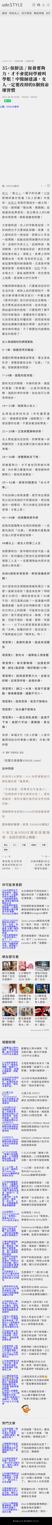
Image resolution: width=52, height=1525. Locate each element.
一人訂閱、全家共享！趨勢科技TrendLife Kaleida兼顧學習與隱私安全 (35, 1173)
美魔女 (34, 845)
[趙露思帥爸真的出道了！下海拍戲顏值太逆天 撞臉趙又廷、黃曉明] (11, 1448)
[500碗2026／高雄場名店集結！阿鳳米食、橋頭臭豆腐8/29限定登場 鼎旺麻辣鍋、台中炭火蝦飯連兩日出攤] (11, 1112)
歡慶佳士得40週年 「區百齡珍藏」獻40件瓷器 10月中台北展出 (34, 1051)
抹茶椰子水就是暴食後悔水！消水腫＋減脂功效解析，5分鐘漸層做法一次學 (26, 998)
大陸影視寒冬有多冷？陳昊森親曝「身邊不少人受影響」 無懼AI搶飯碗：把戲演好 (35, 1068)
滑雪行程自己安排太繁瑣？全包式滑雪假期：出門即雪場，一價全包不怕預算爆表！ (41, 976)
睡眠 (6, 849)
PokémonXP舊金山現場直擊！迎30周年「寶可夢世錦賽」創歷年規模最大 (35, 1230)
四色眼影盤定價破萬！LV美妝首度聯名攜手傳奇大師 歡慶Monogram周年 (35, 909)
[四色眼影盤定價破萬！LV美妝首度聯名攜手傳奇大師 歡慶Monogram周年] (11, 910)
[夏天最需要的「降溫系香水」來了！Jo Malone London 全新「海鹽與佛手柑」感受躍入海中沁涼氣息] (11, 940)
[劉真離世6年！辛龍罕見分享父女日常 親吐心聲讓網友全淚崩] (11, 1493)
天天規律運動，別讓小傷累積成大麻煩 (8, 1021)
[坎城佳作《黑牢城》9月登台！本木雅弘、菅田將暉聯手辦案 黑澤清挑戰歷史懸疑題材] (11, 1306)
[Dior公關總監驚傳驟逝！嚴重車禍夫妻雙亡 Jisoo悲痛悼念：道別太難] (11, 1508)
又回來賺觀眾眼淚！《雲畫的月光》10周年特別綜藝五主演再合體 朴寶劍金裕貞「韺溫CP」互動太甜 (35, 1190)
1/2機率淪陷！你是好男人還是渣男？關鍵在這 (41, 998)
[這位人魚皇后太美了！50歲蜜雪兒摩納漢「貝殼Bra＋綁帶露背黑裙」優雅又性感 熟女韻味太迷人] (11, 1321)
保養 (44, 845)
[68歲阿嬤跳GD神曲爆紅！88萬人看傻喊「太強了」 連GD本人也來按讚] (11, 1478)
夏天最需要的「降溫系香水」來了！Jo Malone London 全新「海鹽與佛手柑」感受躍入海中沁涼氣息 (35, 943)
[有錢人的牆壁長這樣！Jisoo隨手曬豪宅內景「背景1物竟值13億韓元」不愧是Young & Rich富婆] (11, 1395)
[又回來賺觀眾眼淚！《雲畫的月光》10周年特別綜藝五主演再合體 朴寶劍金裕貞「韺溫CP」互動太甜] (11, 1186)
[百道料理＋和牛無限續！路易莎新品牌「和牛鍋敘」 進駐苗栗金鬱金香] (11, 1336)
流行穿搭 (27, 13)
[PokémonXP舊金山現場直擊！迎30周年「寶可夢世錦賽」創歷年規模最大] (11, 1231)
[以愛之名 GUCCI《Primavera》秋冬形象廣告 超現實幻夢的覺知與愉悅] (11, 1097)
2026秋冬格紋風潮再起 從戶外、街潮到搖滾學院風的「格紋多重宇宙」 (35, 1081)
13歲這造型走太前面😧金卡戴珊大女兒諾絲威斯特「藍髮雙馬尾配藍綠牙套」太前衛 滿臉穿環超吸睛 (35, 1383)
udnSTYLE (7, 61)
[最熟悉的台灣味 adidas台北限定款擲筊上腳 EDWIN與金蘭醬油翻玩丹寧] (11, 1291)
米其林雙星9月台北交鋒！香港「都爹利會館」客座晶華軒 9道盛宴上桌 (35, 1365)
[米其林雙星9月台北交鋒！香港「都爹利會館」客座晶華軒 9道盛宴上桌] (11, 1365)
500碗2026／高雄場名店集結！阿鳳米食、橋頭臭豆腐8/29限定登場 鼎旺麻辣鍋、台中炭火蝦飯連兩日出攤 (35, 1115)
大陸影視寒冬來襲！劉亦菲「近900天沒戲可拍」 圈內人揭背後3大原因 (35, 1462)
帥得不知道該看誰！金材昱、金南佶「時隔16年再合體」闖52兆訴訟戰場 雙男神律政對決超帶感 (35, 1262)
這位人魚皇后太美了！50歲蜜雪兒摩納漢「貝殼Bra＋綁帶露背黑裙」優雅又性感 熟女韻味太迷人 (35, 1322)
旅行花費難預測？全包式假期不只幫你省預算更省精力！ (8, 976)
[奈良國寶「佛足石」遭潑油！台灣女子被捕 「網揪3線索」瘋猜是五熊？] (11, 1433)
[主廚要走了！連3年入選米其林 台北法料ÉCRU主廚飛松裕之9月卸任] (11, 1276)
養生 (6, 845)
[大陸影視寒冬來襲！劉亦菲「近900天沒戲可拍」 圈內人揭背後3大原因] (11, 1463)
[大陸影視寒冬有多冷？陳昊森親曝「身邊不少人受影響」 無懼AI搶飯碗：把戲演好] (11, 1067)
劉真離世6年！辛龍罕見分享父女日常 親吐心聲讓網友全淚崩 (35, 1492)
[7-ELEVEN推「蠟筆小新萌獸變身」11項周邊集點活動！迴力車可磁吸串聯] (11, 1157)
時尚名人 (14, 13)
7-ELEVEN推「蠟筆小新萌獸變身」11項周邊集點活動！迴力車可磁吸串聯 (35, 1156)
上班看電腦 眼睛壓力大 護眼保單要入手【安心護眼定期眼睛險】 (8, 998)
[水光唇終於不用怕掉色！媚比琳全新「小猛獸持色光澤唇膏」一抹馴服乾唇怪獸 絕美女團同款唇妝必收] (11, 895)
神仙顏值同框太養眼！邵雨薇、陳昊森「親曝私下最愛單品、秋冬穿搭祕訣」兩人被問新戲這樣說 (35, 1247)
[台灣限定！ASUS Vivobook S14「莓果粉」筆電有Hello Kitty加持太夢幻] (11, 1216)
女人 (15, 845)
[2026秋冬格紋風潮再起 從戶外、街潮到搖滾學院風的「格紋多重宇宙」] (11, 1082)
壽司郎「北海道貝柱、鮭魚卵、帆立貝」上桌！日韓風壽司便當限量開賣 (35, 1201)
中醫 (24, 845)
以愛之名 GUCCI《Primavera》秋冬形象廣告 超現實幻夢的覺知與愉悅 (35, 1098)
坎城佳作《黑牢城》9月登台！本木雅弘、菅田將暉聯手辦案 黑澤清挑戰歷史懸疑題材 (35, 1307)
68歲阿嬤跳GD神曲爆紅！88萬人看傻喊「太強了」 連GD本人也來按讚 (35, 1477)
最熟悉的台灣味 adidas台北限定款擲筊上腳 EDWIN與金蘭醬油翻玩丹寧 (34, 1292)
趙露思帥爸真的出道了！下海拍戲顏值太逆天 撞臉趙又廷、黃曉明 (35, 1447)
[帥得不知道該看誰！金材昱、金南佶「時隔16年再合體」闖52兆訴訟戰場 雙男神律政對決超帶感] (11, 1261)
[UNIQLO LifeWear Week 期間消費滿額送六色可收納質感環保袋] (11, 1127)
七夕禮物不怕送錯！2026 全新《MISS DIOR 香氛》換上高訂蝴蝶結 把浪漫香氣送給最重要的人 (26, 976)
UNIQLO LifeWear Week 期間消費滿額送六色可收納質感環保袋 (35, 1126)
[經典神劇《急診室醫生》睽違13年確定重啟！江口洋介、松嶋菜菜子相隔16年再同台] (11, 1351)
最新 (4, 13)
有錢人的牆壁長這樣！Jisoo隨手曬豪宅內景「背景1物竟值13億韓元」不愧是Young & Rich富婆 (35, 1398)
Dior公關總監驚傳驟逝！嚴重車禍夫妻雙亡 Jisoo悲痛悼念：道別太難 (35, 1509)
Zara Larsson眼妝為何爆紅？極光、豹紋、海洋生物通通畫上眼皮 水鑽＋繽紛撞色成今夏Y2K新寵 (35, 926)
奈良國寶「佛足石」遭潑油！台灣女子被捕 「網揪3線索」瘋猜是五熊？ (35, 1433)
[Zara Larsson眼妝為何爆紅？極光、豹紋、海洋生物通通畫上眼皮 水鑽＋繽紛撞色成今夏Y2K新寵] (11, 925)
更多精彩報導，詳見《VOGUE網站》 (26, 824)
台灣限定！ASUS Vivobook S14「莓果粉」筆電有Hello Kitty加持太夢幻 (35, 1218)
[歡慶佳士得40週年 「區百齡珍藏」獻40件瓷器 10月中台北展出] (11, 1052)
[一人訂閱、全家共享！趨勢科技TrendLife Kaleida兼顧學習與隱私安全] (11, 1172)
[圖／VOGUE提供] (26, 144)
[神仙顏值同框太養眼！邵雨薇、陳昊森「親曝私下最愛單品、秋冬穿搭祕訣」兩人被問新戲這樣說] (11, 1246)
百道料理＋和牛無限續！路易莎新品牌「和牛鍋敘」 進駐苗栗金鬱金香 (35, 1335)
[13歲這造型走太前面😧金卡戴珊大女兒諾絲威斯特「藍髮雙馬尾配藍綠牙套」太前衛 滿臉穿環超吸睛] (11, 1380)
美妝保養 (39, 13)
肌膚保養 (30, 61)
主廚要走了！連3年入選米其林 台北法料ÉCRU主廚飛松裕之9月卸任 (35, 1275)
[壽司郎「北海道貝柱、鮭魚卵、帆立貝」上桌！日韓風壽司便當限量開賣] (11, 1201)
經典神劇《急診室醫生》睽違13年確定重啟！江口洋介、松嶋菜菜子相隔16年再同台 (35, 1352)
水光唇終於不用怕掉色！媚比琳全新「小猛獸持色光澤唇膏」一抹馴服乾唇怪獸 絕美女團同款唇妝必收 (35, 898)
